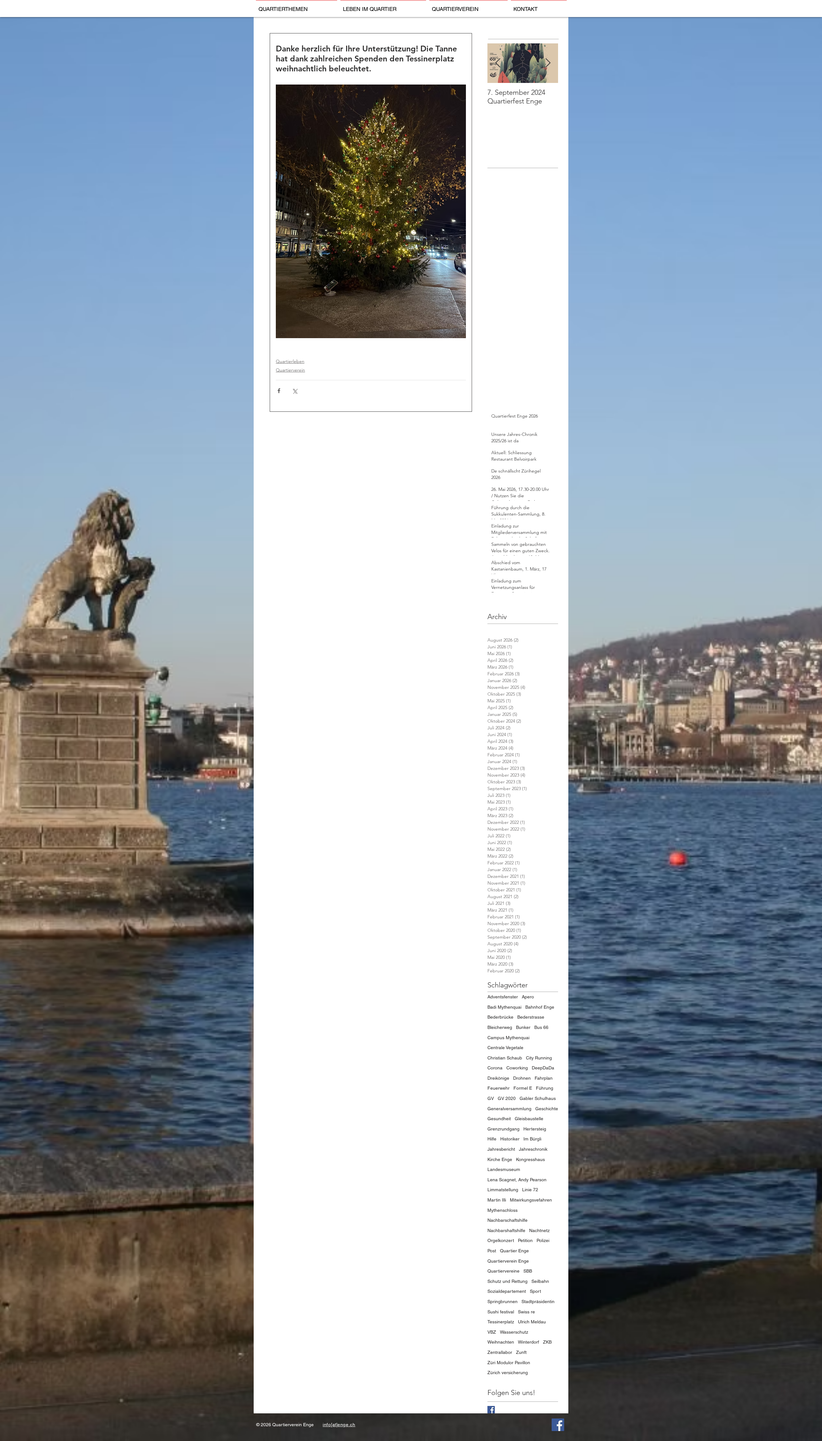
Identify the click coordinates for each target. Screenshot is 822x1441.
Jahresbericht (501, 1149)
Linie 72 (530, 1189)
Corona (495, 1067)
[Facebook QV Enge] (491, 1409)
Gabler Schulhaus (538, 1098)
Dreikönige (498, 1078)
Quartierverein (290, 370)
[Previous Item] (498, 63)
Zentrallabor (499, 1352)
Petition (525, 1240)
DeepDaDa (543, 1067)
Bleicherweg (499, 1027)
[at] (334, 1424)
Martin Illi (496, 1199)
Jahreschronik (533, 1149)
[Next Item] (548, 63)
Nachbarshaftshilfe (506, 1230)
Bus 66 (541, 1027)
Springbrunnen (502, 1301)
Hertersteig (534, 1128)
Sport (535, 1291)
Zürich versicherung (507, 1372)
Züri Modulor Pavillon (508, 1362)
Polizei (543, 1240)
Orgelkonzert (500, 1240)
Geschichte (546, 1108)
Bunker (523, 1027)
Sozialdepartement (506, 1291)
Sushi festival (500, 1311)
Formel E (522, 1088)
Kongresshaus (530, 1159)
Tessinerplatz (500, 1321)
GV (490, 1098)
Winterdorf (528, 1342)
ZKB (547, 1342)
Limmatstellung (502, 1189)
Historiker (510, 1138)
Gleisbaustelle (529, 1118)
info (327, 1424)
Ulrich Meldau (532, 1321)
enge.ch (346, 1424)
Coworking (517, 1067)
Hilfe (491, 1138)
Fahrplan (544, 1078)
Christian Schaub (504, 1057)
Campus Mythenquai (508, 1037)
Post (491, 1250)
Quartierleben (290, 361)
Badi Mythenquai (504, 1007)
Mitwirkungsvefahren (531, 1199)
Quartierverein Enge (508, 1261)
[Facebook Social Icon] (558, 1424)
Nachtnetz (539, 1230)
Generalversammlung (509, 1108)
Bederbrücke (500, 1017)
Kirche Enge (499, 1159)
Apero (528, 996)
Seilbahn (540, 1281)
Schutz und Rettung (507, 1281)
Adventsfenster (502, 996)
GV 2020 (507, 1098)
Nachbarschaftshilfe (507, 1220)
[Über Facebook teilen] (279, 391)
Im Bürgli (532, 1138)
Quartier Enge (514, 1250)
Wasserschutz (514, 1332)
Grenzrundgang (503, 1128)
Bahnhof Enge (539, 1007)
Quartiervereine (503, 1271)
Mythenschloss (502, 1210)
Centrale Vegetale (505, 1047)
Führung (544, 1088)
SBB (527, 1271)
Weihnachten (500, 1342)
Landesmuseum (503, 1169)
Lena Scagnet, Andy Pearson (517, 1179)
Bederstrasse (530, 1017)
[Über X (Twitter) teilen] (295, 391)
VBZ (491, 1332)
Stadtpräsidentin (538, 1301)
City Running (539, 1057)
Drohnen (522, 1078)
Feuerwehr (498, 1088)
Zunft (521, 1352)
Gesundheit (499, 1118)
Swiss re (526, 1311)
